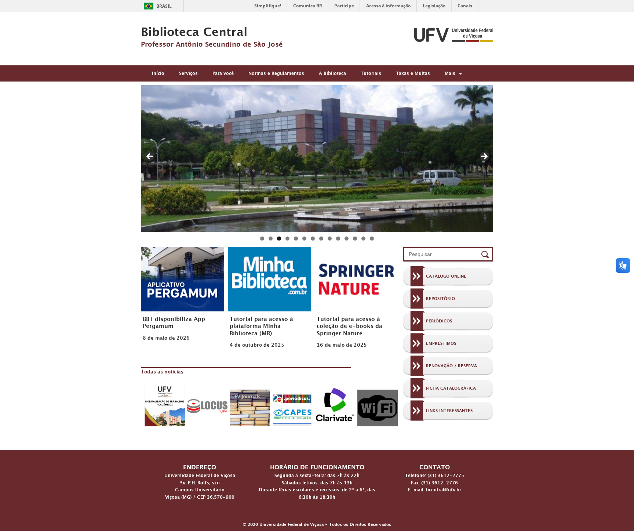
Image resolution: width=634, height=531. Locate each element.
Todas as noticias (162, 373)
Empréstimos (441, 344)
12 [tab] (355, 238)
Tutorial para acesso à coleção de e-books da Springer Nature (349, 327)
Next (483, 156)
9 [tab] (330, 238)
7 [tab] (313, 238)
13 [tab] (363, 238)
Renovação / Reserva (451, 367)
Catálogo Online (446, 277)
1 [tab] (262, 238)
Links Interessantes (449, 411)
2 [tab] (271, 238)
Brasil (164, 6)
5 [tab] (296, 238)
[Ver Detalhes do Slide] (317, 158)
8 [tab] (321, 238)
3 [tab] (279, 238)
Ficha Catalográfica (451, 389)
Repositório (440, 299)
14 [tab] (372, 238)
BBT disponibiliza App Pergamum (174, 323)
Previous (150, 156)
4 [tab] (287, 238)
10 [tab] (338, 238)
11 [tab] (347, 238)
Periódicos (439, 322)
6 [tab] (304, 238)
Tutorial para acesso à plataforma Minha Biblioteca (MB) (261, 327)
